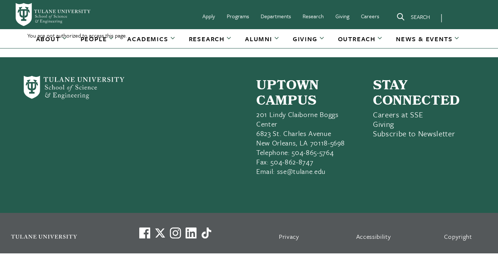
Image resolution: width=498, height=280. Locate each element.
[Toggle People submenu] (111, 41)
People (94, 38)
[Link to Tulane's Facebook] (175, 233)
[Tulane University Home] (65, 236)
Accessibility (373, 236)
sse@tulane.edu (301, 171)
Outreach (357, 38)
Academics (147, 38)
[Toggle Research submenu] (229, 41)
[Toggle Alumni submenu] (277, 41)
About (48, 38)
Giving (342, 16)
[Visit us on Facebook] (144, 233)
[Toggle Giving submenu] (322, 41)
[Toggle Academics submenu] (173, 41)
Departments (276, 16)
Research (313, 16)
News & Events (424, 38)
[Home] (54, 14)
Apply (208, 16)
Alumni (258, 38)
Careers (370, 16)
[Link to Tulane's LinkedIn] (191, 233)
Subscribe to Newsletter (414, 133)
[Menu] (457, 16)
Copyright (458, 236)
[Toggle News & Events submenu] (457, 41)
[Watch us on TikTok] (206, 233)
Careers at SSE (398, 114)
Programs (238, 16)
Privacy (289, 236)
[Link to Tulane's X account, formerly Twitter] (160, 233)
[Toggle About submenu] (65, 41)
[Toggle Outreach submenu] (380, 41)
